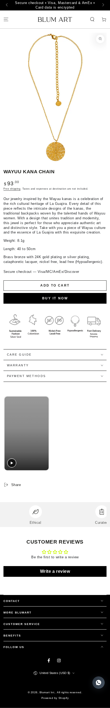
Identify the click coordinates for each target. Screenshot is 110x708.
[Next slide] (100, 433)
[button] (92, 20)
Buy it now (55, 298)
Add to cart (54, 285)
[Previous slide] (9, 433)
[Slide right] (103, 5)
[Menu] (6, 20)
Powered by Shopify (55, 697)
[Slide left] (7, 5)
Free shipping (12, 188)
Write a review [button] (55, 571)
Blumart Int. (47, 692)
